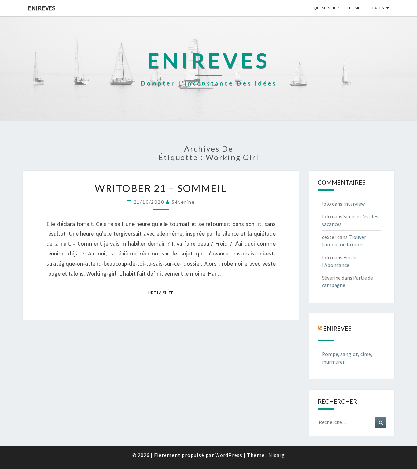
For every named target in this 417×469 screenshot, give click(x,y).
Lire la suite (162, 292)
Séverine (183, 202)
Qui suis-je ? (326, 8)
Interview (354, 203)
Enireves (41, 8)
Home (354, 8)
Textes (377, 8)
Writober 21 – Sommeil (161, 188)
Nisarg (276, 455)
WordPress (228, 455)
